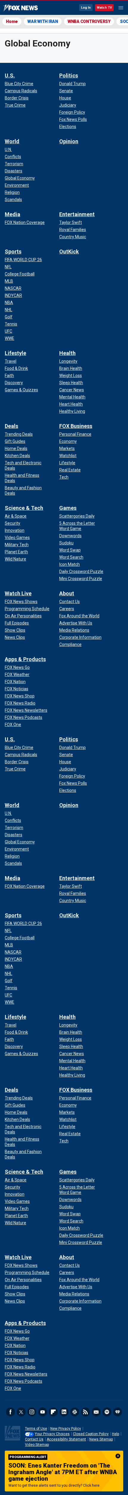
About (66, 593)
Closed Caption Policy (91, 1434)
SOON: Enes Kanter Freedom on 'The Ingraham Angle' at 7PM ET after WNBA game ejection (62, 1472)
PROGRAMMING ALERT (28, 1457)
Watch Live (18, 593)
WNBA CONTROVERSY (89, 21)
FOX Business (75, 426)
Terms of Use (36, 1429)
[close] (117, 1456)
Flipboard (53, 1411)
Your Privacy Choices (52, 1434)
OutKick (69, 251)
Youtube (42, 1411)
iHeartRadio (117, 1411)
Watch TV (104, 8)
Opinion (68, 141)
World (12, 141)
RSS (85, 1411)
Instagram (31, 1411)
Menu (121, 8)
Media (12, 214)
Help (115, 1434)
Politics (68, 75)
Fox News (21, 8)
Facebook (10, 1411)
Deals (11, 426)
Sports (13, 251)
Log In (86, 8)
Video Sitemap (37, 1445)
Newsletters (96, 1411)
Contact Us (34, 1439)
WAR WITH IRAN (42, 21)
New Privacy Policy (65, 1429)
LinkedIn (64, 1411)
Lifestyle (15, 353)
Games (68, 508)
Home (12, 21)
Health (67, 353)
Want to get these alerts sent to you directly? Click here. (54, 1485)
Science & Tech (24, 508)
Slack (74, 1411)
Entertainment (77, 214)
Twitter (21, 1411)
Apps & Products (25, 659)
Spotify (106, 1411)
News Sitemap (101, 1439)
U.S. (10, 75)
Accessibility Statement (66, 1439)
